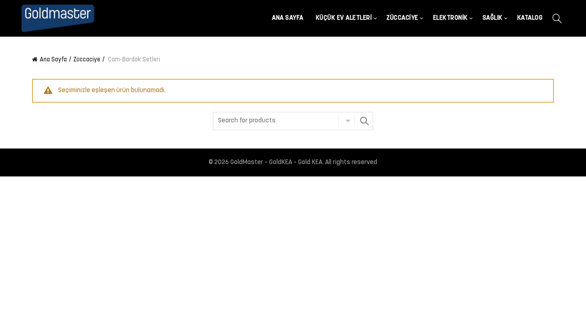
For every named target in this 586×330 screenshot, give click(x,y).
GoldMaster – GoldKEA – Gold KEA (276, 162)
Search (364, 121)
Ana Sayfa (288, 18)
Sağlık (493, 18)
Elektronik (450, 18)
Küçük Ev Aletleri (344, 18)
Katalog (530, 18)
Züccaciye (402, 18)
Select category (346, 121)
